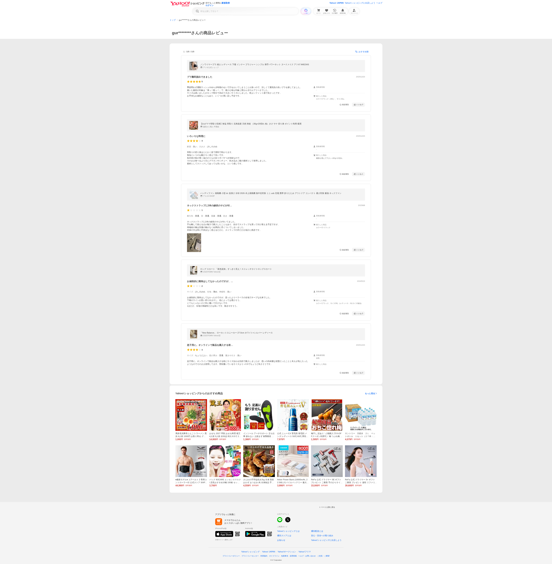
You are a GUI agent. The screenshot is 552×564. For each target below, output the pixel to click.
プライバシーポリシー (231, 556)
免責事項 (284, 556)
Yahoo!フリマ (304, 551)
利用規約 (263, 556)
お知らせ (281, 540)
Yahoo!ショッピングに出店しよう (360, 3)
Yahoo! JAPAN (336, 3)
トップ (173, 20)
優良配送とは (317, 531)
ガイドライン (274, 556)
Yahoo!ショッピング (250, 551)
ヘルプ (379, 3)
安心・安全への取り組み (322, 535)
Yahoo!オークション (287, 551)
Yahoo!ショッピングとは (288, 531)
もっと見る (370, 393)
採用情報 (293, 556)
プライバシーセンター (250, 556)
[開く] (194, 242)
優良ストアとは (284, 535)
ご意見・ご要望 (323, 556)
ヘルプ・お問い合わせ (307, 556)
